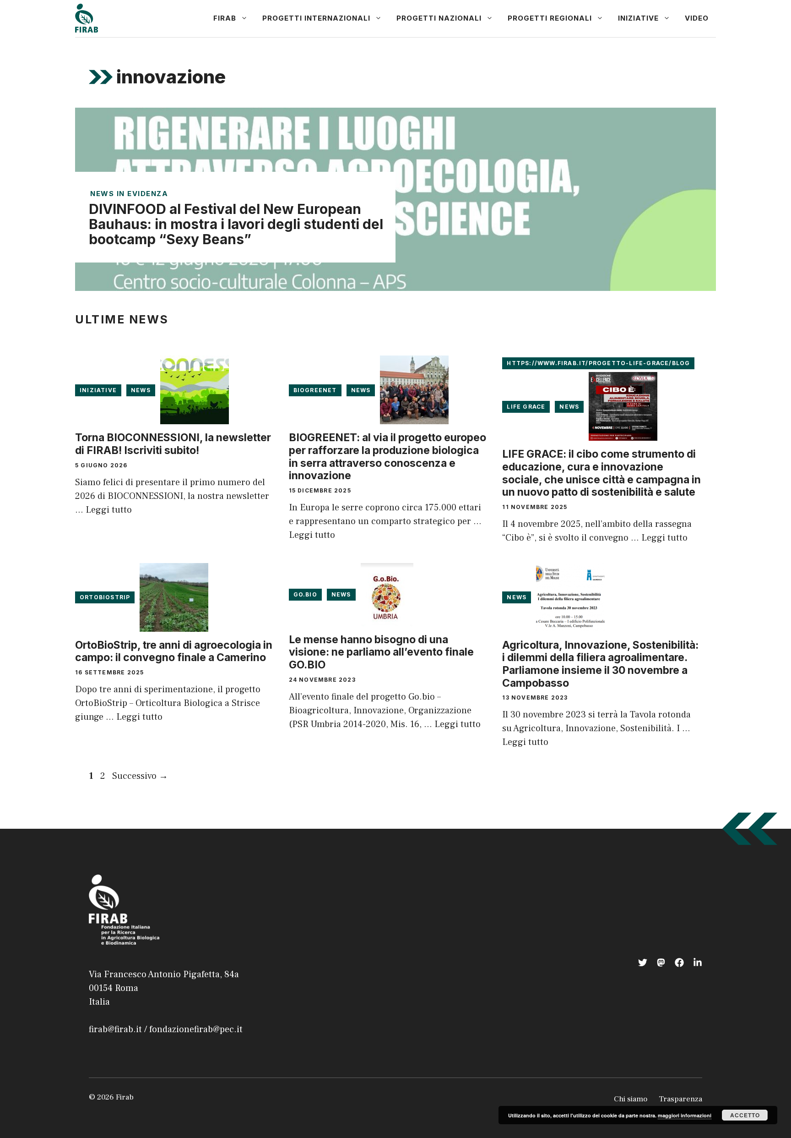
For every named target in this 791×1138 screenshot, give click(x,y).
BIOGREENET (315, 390)
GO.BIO (305, 594)
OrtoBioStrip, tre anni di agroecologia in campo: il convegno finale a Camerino (173, 651)
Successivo (140, 776)
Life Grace (526, 406)
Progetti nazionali (439, 18)
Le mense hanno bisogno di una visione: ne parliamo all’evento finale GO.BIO (381, 652)
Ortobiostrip (105, 597)
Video (697, 18)
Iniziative (638, 18)
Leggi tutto (109, 510)
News (141, 390)
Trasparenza (680, 1099)
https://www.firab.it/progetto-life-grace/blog (598, 363)
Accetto (745, 1115)
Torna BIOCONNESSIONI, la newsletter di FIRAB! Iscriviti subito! (173, 444)
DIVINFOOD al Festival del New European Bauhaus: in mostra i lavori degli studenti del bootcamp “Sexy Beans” (236, 224)
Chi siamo (630, 1099)
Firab (224, 18)
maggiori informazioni (684, 1115)
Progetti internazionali (316, 18)
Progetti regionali (550, 18)
